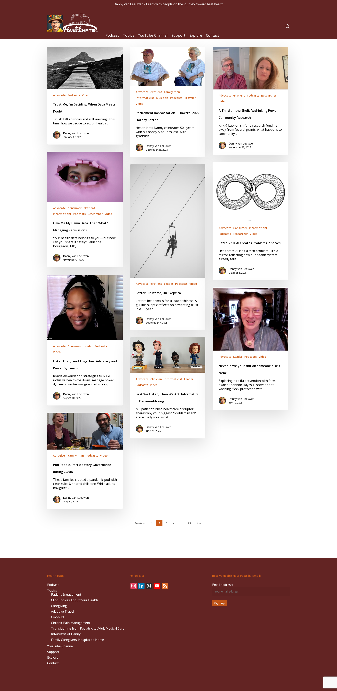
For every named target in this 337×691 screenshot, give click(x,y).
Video (86, 95)
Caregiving (59, 606)
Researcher (268, 95)
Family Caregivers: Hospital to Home (77, 640)
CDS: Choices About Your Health (74, 600)
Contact (53, 663)
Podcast (53, 585)
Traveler (190, 98)
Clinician (156, 379)
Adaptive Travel (62, 611)
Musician (162, 98)
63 (189, 523)
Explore (52, 658)
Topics (52, 590)
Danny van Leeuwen (76, 133)
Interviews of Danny (66, 634)
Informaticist (145, 98)
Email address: (222, 585)
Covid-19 (57, 617)
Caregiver (59, 455)
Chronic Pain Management (70, 623)
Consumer (75, 208)
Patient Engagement (66, 595)
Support (53, 652)
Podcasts (74, 95)
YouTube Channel (60, 646)
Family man (172, 92)
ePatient (156, 92)
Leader (168, 284)
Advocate (59, 95)
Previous (140, 523)
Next (200, 523)
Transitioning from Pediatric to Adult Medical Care (87, 628)
